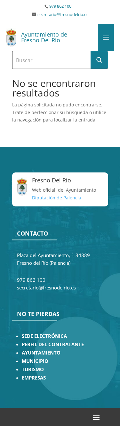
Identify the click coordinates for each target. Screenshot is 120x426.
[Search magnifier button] (99, 60)
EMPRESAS (34, 377)
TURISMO (33, 369)
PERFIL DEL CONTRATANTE (53, 344)
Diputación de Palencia (56, 198)
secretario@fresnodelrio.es (62, 14)
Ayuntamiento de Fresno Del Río (44, 37)
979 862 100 (60, 6)
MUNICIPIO (35, 361)
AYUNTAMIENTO (41, 352)
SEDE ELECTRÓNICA (44, 336)
